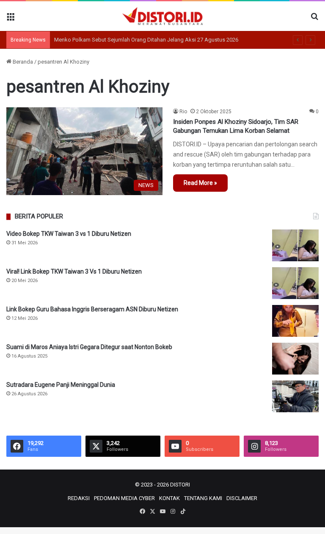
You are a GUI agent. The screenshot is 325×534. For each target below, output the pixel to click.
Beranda (22, 62)
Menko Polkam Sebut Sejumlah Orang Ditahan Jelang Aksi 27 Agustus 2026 (146, 39)
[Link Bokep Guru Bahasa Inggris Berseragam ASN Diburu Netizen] (295, 321)
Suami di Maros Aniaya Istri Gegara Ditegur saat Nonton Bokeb (89, 347)
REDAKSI (79, 498)
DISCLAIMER (241, 498)
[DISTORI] (162, 16)
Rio (183, 112)
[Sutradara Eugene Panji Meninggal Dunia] (295, 396)
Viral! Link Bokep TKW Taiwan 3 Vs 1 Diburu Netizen (74, 271)
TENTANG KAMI (203, 498)
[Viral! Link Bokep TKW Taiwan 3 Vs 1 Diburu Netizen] (295, 283)
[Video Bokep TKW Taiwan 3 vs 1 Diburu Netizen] (295, 245)
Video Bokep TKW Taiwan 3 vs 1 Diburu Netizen (68, 233)
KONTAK (169, 498)
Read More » (200, 182)
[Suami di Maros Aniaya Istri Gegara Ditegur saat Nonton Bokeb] (295, 359)
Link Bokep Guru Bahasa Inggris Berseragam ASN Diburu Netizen (92, 309)
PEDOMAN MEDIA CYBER (124, 498)
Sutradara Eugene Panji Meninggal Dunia (60, 384)
